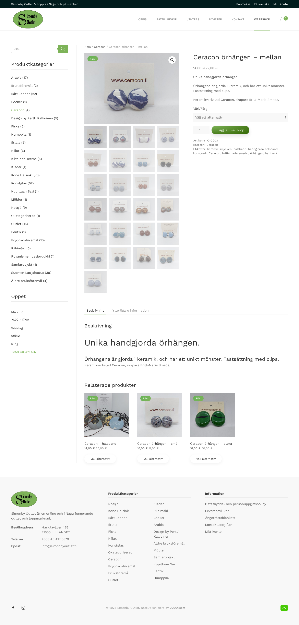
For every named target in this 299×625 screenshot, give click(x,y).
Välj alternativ (100, 458)
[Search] (63, 49)
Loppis (142, 19)
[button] (284, 19)
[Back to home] (28, 19)
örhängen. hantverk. (264, 153)
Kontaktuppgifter (218, 525)
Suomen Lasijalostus (27, 273)
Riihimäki (18, 248)
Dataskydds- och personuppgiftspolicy (235, 504)
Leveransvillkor (217, 511)
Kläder (16, 167)
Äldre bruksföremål (26, 281)
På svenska (261, 4)
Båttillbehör (166, 19)
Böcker (16, 102)
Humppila (18, 134)
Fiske (15, 126)
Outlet (16, 224)
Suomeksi (243, 4)
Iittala (15, 143)
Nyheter (215, 19)
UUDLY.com (177, 607)
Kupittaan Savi (22, 191)
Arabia (16, 77)
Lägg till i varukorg (230, 130)
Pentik (16, 232)
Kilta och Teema (24, 159)
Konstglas (19, 183)
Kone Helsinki (22, 175)
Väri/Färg (200, 109)
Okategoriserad (23, 216)
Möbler (16, 199)
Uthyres (193, 19)
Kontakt (238, 19)
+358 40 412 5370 (24, 352)
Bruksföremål (22, 86)
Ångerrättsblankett (220, 518)
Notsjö (16, 208)
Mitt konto (280, 4)
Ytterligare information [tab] (130, 310)
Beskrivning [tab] (95, 310)
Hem (87, 46)
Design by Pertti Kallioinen (32, 118)
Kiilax (15, 151)
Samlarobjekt (21, 264)
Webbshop (262, 19)
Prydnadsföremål (24, 240)
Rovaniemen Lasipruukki (30, 256)
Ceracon (100, 46)
